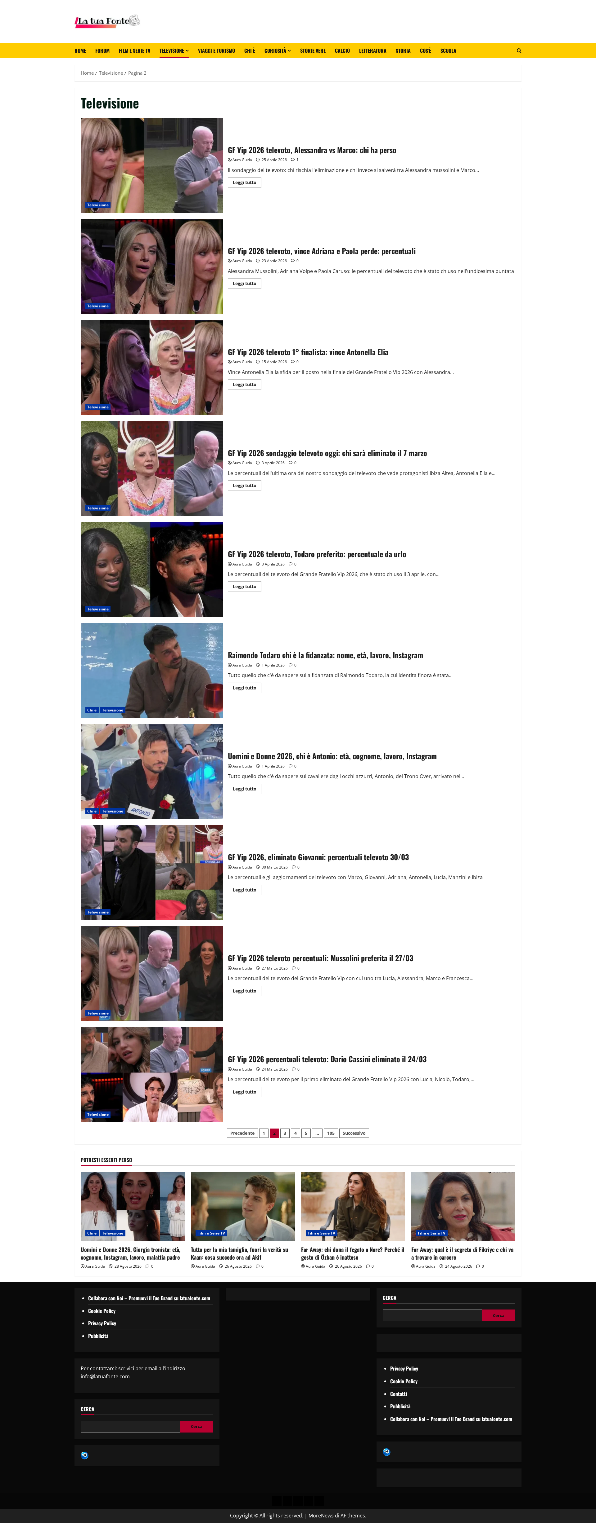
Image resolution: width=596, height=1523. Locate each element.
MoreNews (321, 1515)
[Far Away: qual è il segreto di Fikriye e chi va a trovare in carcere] (463, 1206)
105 (331, 1133)
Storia (403, 50)
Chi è (249, 50)
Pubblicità (98, 1336)
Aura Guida (242, 159)
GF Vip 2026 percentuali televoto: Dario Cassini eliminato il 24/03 (152, 1074)
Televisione (172, 50)
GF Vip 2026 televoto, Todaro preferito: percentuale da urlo (152, 569)
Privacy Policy (102, 1323)
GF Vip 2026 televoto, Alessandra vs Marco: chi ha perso (152, 165)
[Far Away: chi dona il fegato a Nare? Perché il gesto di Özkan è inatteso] (353, 1206)
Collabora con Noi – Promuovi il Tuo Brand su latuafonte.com (149, 1298)
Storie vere (313, 50)
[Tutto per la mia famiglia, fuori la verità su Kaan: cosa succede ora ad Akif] (243, 1206)
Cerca (87, 1409)
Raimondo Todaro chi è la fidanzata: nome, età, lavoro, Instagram (152, 670)
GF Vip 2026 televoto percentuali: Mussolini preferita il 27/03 (152, 973)
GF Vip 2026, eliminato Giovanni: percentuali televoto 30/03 (152, 872)
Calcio (342, 50)
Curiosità (275, 50)
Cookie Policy (101, 1310)
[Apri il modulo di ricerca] (519, 51)
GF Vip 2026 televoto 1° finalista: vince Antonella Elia (152, 367)
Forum (102, 50)
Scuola (448, 50)
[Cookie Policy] (319, 1501)
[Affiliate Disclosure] (308, 1501)
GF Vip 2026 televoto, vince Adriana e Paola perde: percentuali (152, 266)
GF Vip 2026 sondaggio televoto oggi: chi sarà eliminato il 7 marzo (152, 468)
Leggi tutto (247, 181)
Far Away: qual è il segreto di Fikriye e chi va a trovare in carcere (462, 1253)
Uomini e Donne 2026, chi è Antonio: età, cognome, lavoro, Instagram (152, 771)
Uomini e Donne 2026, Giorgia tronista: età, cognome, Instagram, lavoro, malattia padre (130, 1253)
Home (80, 50)
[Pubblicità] (298, 1501)
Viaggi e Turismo (216, 50)
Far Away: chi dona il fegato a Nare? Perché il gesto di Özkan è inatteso (352, 1253)
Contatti (398, 1394)
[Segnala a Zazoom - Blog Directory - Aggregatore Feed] (84, 1454)
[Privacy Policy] (277, 1501)
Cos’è (425, 50)
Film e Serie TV (134, 50)
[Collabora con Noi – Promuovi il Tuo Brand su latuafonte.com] (287, 1501)
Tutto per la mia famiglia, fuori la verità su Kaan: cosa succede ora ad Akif (239, 1253)
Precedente (242, 1133)
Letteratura (372, 50)
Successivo (354, 1133)
